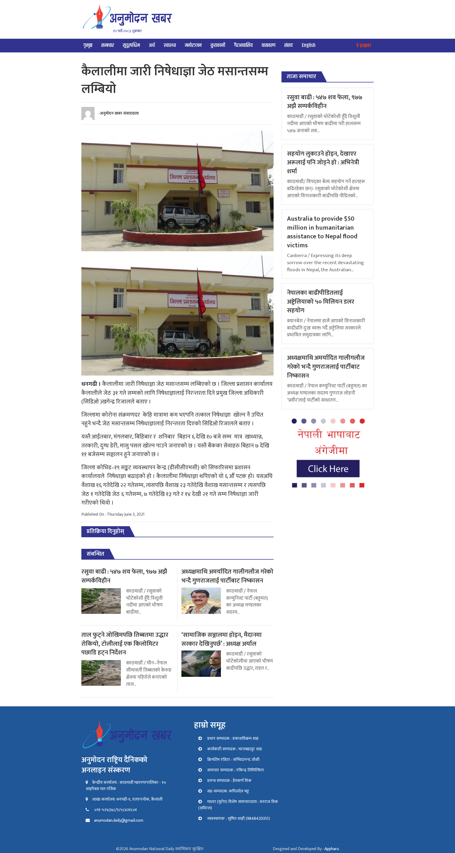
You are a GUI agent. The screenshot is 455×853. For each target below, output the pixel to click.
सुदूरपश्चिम (131, 45)
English (308, 45)
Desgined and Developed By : (306, 848)
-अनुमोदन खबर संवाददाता (118, 113)
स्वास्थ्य (170, 45)
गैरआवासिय (243, 45)
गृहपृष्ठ (87, 45)
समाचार (107, 45)
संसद (288, 45)
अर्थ (152, 45)
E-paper (364, 45)
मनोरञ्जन (193, 45)
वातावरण (268, 45)
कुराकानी (218, 45)
